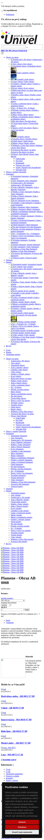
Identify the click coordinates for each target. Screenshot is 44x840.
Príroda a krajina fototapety (21, 469)
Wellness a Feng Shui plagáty (22, 539)
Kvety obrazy (16, 376)
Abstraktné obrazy (18, 365)
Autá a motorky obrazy (20, 367)
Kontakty (9, 778)
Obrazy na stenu (12, 359)
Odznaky (9, 489)
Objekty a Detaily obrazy (20, 374)
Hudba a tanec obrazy (19, 381)
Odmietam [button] (22, 827)
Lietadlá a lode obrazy (19, 370)
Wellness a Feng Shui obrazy (22, 412)
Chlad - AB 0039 (12, 708)
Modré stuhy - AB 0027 (16, 743)
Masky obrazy (16, 409)
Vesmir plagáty (16, 535)
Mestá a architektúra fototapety (22, 458)
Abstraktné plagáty (13, 354)
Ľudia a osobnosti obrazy (20, 385)
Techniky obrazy (17, 403)
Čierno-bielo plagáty (19, 502)
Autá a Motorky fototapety (21, 442)
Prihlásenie (10, 14)
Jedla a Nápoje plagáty (19, 506)
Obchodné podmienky (14, 774)
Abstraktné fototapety (19, 436)
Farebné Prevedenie (8, 603)
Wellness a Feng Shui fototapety (23, 482)
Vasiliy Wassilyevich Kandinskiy (28, 427)
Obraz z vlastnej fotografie (16, 431)
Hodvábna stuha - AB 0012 (18, 696)
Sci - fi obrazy (16, 387)
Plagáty (9, 352)
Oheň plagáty (16, 522)
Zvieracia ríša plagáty (19, 541)
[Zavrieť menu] (2, 2)
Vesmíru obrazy (17, 405)
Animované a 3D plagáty (20, 497)
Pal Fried (19, 420)
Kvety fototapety (17, 449)
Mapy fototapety (17, 453)
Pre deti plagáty (17, 524)
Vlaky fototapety (17, 480)
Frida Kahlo (20, 418)
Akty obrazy (15, 363)
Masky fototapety (17, 456)
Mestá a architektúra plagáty (21, 517)
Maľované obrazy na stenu (21, 378)
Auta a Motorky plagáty (20, 500)
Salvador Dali (21, 429)
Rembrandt (20, 423)
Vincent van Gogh (23, 425)
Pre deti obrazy (16, 396)
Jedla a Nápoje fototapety (20, 447)
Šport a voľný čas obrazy (20, 400)
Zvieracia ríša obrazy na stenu (22, 414)
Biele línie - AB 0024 (14, 731)
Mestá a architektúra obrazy (21, 394)
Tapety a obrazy (12, 780)
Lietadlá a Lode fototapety (21, 451)
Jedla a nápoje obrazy (19, 383)
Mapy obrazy (16, 392)
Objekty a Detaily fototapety (22, 460)
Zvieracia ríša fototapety (20, 484)
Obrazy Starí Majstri (18, 416)
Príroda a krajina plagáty (20, 526)
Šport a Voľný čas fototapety (22, 473)
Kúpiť (27, 610)
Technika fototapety (18, 475)
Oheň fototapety (17, 464)
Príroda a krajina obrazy (20, 389)
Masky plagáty (16, 515)
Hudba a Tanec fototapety (21, 445)
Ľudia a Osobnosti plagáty (21, 513)
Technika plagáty (17, 533)
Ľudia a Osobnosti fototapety (22, 462)
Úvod (8, 350)
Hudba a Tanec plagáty (20, 504)
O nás (8, 772)
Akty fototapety (17, 438)
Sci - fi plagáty (16, 528)
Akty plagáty (16, 495)
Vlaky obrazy (16, 372)
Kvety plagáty (16, 508)
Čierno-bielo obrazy (18, 398)
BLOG (8, 544)
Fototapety (10, 434)
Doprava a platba (12, 776)
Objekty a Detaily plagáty (21, 519)
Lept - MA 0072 (12, 754)
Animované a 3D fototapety (21, 440)
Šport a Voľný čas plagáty (21, 530)
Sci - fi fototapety (17, 471)
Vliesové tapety (17, 486)
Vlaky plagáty (16, 537)
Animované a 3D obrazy (20, 361)
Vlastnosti (10, 623)
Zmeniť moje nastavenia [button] (22, 832)
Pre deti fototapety (18, 467)
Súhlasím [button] (22, 822)
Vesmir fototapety (17, 478)
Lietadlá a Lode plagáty (20, 511)
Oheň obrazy (16, 407)
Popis (8, 620)
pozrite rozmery (7, 598)
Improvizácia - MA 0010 (16, 719)
